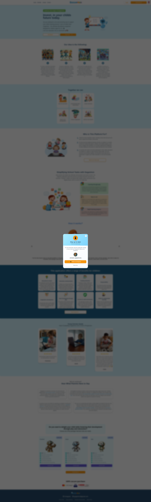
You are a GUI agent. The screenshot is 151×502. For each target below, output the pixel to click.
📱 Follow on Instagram (75, 261)
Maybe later (75, 265)
